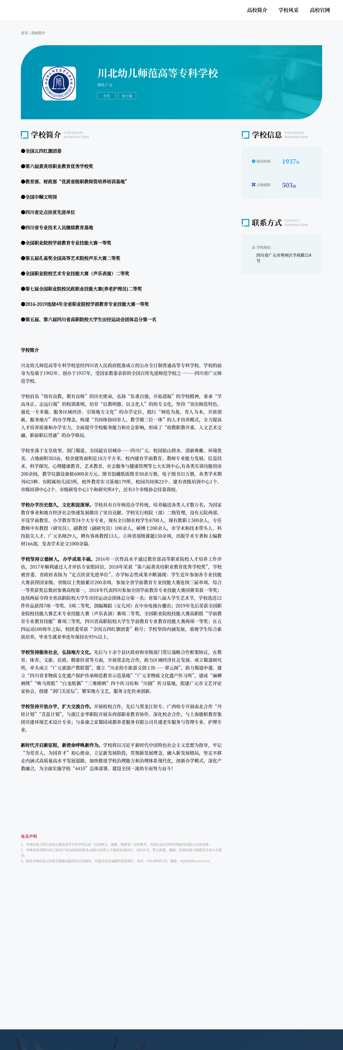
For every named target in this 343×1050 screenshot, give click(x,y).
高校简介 (257, 10)
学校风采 (288, 10)
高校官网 (320, 10)
